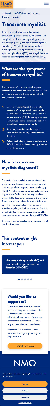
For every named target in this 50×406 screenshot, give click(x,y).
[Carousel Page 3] (25, 279)
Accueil (8, 13)
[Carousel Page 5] (31, 279)
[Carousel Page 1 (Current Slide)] (19, 279)
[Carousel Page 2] (22, 279)
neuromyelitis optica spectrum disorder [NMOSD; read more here (25, 55)
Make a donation (26, 346)
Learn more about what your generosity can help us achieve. (24, 333)
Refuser (25, 390)
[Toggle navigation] (46, 3)
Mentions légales (25, 402)
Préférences (25, 397)
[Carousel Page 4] (28, 279)
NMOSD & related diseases (25, 13)
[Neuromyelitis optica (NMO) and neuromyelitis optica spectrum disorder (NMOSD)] (25, 264)
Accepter (25, 384)
